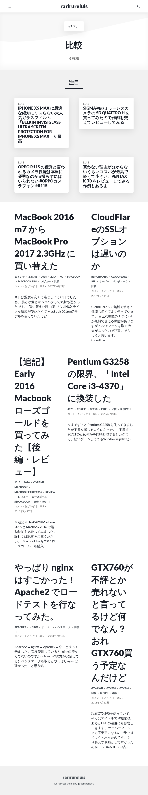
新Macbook (22, 501)
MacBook (73, 276)
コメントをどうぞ (24, 286)
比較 (56, 281)
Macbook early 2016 (28, 492)
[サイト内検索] (138, 6)
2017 (53, 276)
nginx (34, 627)
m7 (62, 276)
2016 (44, 276)
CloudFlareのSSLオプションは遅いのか (110, 241)
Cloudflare (119, 276)
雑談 (114, 692)
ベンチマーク (120, 281)
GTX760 (124, 688)
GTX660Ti (97, 688)
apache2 (20, 627)
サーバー (104, 281)
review (50, 492)
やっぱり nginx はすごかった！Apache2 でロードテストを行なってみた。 (45, 591)
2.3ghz (33, 276)
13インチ (19, 276)
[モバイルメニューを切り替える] (10, 6)
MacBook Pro (27, 281)
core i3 (81, 409)
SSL (93, 281)
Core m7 (38, 482)
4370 (70, 409)
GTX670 (111, 688)
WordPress (60, 783)
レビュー (46, 281)
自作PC (124, 409)
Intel (104, 409)
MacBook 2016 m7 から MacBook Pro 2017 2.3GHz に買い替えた (45, 241)
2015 (17, 482)
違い (44, 501)
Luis (21, 103)
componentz (87, 783)
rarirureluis (74, 6)
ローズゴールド (40, 496)
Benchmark (99, 276)
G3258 (93, 409)
